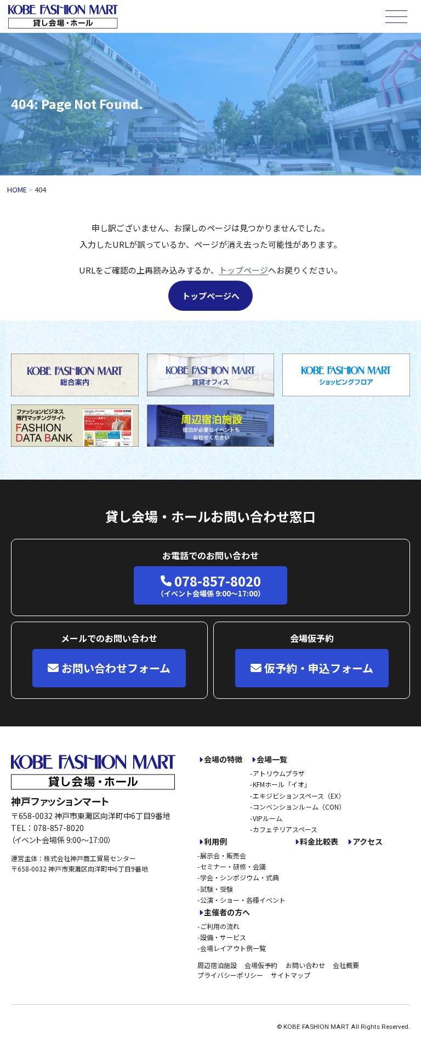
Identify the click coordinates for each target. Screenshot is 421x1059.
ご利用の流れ (220, 926)
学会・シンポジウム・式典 (239, 877)
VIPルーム (267, 818)
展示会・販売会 (223, 855)
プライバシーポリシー (230, 975)
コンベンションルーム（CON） (299, 806)
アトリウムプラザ (279, 773)
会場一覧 (272, 759)
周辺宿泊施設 (217, 965)
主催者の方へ (227, 912)
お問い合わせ (305, 965)
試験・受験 (216, 888)
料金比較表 (319, 841)
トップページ (243, 270)
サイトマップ (290, 975)
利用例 (215, 841)
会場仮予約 (260, 965)
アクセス (367, 841)
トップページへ (211, 295)
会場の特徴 (223, 759)
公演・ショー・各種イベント (243, 899)
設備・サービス (223, 937)
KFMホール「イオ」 (282, 784)
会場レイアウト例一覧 (233, 948)
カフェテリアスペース (285, 829)
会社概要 (346, 965)
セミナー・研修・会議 (233, 866)
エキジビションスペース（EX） (299, 795)
